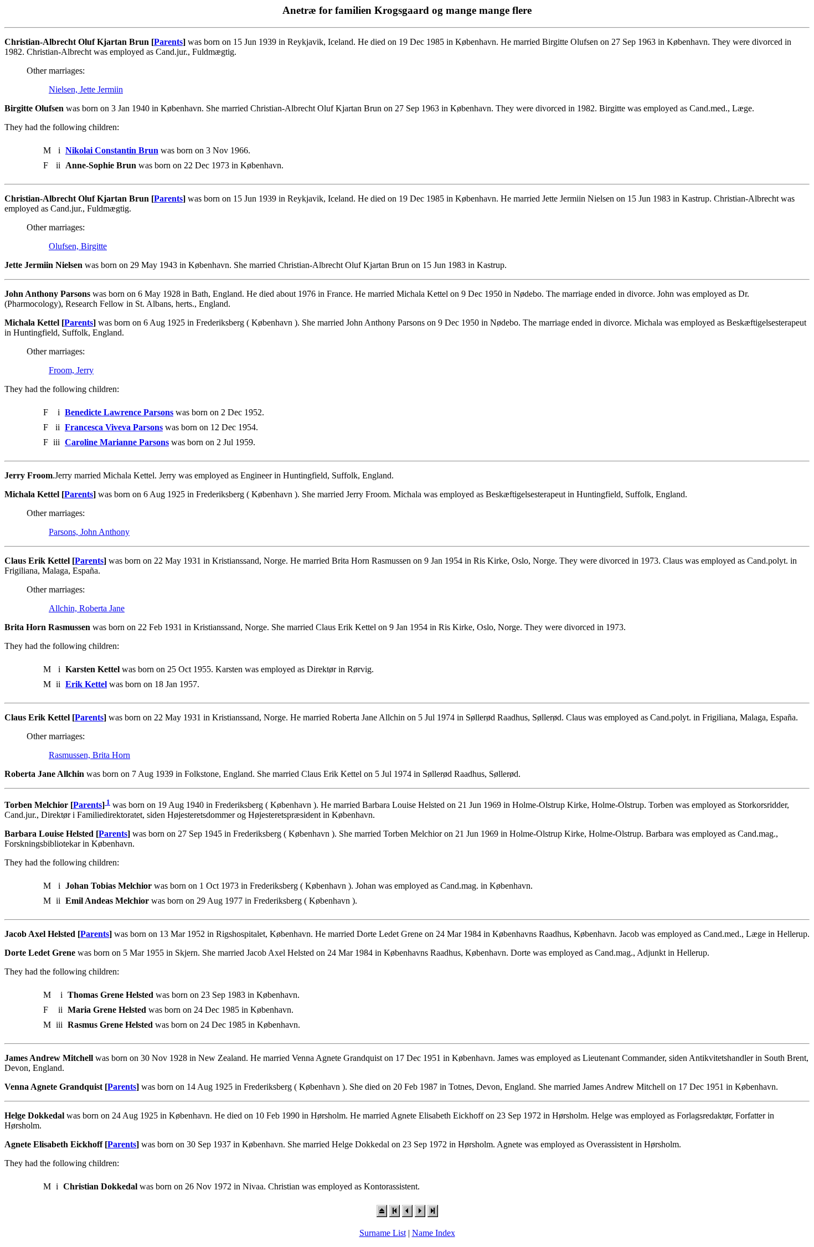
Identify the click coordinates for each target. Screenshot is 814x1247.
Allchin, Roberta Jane (87, 608)
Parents (168, 42)
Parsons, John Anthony (89, 532)
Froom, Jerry (71, 370)
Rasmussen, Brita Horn (89, 755)
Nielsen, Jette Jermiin (86, 89)
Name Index (433, 1233)
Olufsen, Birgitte (78, 246)
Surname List (382, 1233)
